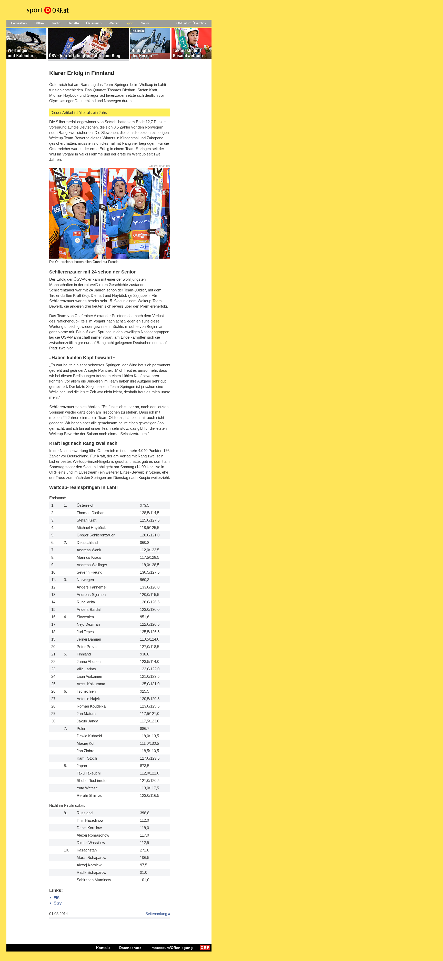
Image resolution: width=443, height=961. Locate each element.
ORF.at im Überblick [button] (191, 23)
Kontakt (103, 948)
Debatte (73, 23)
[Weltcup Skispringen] (26, 44)
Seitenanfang (156, 913)
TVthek (39, 23)
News (145, 23)
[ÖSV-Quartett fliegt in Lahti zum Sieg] (88, 44)
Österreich (94, 23)
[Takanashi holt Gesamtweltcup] (192, 44)
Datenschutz (130, 948)
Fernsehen (19, 23)
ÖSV (58, 903)
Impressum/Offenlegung (171, 948)
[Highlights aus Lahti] (150, 44)
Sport (130, 23)
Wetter (113, 23)
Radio (56, 23)
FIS (56, 898)
